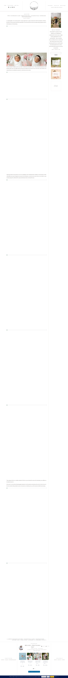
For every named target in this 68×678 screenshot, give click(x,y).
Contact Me (56, 5)
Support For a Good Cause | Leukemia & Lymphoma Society (29, 640)
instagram (6, 659)
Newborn (28, 18)
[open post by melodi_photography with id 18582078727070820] (37, 656)
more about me (56, 49)
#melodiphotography (12, 659)
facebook (2, 659)
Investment (50, 5)
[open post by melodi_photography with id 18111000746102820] (30, 656)
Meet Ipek (17, 5)
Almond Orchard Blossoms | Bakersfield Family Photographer (25, 639)
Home (5, 5)
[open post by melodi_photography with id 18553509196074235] (45, 656)
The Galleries (10, 5)
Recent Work (63, 5)
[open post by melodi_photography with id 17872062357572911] (22, 656)
